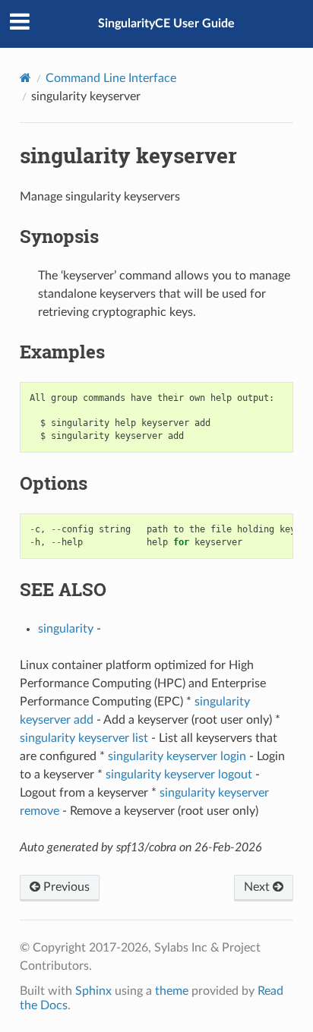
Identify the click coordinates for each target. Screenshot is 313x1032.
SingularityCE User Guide (166, 23)
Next (258, 887)
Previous (65, 887)
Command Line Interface (111, 78)
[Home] (25, 77)
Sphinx (93, 991)
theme (171, 991)
